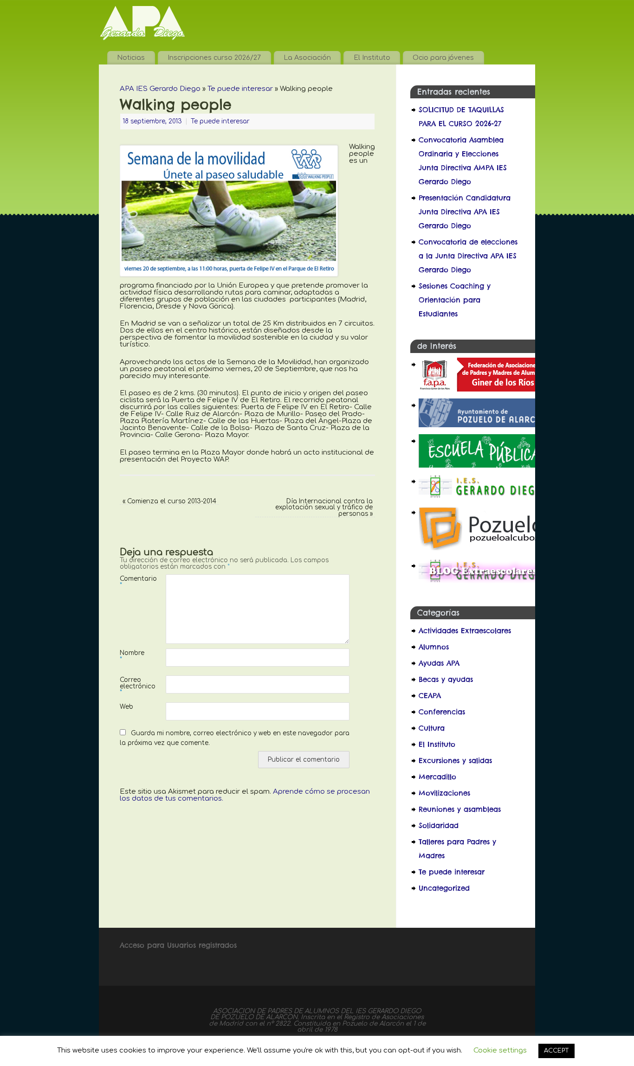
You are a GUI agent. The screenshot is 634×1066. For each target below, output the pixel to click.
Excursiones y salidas (455, 760)
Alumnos (434, 646)
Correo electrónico (131, 686)
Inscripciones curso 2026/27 (214, 57)
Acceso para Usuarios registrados (178, 945)
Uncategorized (444, 888)
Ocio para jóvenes (443, 57)
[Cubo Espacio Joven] (482, 549)
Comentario (131, 581)
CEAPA (430, 695)
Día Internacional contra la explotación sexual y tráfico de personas (324, 507)
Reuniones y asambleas (460, 809)
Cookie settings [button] (500, 1050)
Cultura (432, 728)
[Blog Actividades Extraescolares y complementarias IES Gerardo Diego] (482, 580)
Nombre (131, 655)
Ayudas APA (439, 663)
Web (126, 706)
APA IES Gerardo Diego (160, 89)
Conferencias (442, 711)
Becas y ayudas (446, 679)
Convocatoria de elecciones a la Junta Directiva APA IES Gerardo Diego (468, 256)
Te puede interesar (240, 89)
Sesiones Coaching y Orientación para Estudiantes (455, 300)
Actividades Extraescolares (465, 630)
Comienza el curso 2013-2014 (169, 501)
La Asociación (307, 57)
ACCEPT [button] (556, 1050)
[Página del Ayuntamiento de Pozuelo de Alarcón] (482, 424)
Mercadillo (437, 776)
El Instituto (372, 57)
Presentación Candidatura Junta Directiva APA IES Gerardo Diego (465, 211)
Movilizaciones (444, 793)
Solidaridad (439, 825)
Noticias (131, 57)
